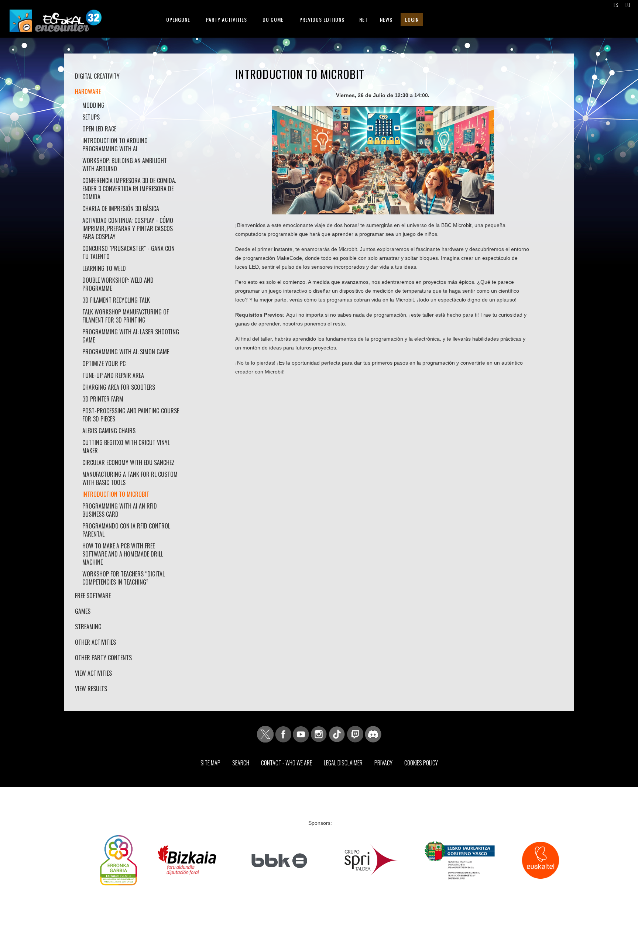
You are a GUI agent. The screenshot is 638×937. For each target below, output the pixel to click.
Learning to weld (104, 268)
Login (412, 19)
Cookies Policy (421, 762)
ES (616, 4)
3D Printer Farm (102, 399)
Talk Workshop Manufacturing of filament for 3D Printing (125, 315)
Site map (210, 762)
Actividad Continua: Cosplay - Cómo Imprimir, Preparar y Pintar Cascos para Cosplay (127, 228)
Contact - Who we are (286, 762)
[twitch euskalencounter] (355, 734)
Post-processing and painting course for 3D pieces (130, 414)
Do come (273, 19)
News (386, 19)
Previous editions (321, 19)
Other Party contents (103, 657)
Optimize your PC (104, 363)
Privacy (383, 762)
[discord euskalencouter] (373, 734)
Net (363, 19)
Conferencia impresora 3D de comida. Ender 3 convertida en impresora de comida (129, 188)
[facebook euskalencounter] (283, 734)
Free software (93, 595)
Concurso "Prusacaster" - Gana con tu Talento (128, 252)
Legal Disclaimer (343, 762)
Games (82, 611)
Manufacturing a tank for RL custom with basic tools (130, 478)
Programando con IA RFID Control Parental (126, 529)
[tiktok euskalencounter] (337, 734)
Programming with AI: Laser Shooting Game (130, 335)
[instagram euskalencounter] (319, 734)
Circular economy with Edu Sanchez (128, 462)
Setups (91, 117)
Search (240, 762)
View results (91, 688)
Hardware (88, 91)
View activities (93, 673)
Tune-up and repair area (113, 375)
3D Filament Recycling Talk (116, 300)
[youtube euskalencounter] (301, 734)
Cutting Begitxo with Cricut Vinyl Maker (126, 446)
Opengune (178, 19)
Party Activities (226, 19)
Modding (93, 105)
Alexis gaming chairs (109, 430)
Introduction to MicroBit (115, 494)
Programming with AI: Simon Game (125, 351)
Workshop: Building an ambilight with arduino (124, 164)
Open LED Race (99, 128)
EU (627, 4)
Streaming (88, 626)
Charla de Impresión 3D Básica (120, 208)
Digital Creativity (97, 76)
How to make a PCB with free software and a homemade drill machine (122, 553)
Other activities (95, 642)
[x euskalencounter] (265, 734)
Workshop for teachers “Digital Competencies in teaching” (123, 577)
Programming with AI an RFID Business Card (119, 510)
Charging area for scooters (118, 387)
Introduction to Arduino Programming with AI (115, 144)
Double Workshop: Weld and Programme (118, 284)
